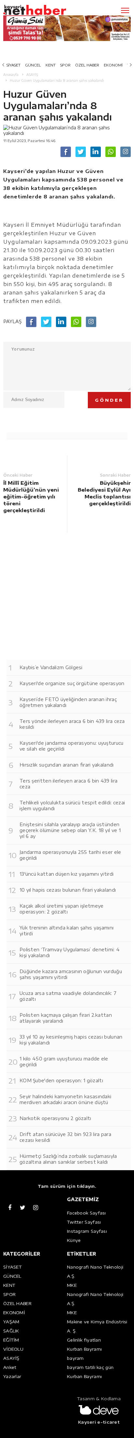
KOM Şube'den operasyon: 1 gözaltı (61, 1080)
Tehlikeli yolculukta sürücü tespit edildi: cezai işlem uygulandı (72, 805)
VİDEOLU (13, 1349)
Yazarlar (12, 1376)
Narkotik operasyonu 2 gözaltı (55, 1118)
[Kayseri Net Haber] (44, 10)
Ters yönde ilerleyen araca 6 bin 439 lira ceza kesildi (72, 724)
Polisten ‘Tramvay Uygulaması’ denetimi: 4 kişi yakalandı (70, 952)
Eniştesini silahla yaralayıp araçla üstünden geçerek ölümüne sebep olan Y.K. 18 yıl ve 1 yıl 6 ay (70, 830)
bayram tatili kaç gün (90, 1367)
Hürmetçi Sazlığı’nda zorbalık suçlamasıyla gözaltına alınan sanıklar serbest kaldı (68, 1159)
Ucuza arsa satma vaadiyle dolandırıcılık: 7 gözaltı (68, 996)
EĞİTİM (11, 1340)
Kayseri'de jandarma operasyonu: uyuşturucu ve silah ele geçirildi (72, 746)
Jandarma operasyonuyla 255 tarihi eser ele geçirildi (70, 855)
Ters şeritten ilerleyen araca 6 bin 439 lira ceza (68, 783)
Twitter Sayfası (84, 1222)
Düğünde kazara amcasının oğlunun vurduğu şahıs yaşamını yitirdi (71, 974)
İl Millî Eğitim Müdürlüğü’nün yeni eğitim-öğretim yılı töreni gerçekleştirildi (31, 496)
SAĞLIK (11, 1330)
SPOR (65, 65)
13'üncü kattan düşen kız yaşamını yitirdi (67, 874)
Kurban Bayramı (84, 1349)
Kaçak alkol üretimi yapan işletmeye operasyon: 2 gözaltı (62, 908)
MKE (72, 1285)
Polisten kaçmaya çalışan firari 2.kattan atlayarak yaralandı (66, 1018)
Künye (74, 1240)
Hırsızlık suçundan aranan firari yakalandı (67, 765)
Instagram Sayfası (87, 1231)
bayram (75, 1358)
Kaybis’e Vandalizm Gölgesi (51, 667)
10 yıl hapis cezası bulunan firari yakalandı (68, 890)
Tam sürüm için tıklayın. (67, 1186)
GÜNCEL (33, 65)
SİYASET (13, 65)
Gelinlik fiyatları (84, 1340)
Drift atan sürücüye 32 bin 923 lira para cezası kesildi (65, 1137)
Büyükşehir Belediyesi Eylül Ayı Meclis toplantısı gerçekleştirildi (104, 493)
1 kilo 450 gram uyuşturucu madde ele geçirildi (64, 1061)
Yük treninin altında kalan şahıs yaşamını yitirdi (67, 930)
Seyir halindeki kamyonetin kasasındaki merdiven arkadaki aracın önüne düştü (65, 1099)
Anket (10, 1367)
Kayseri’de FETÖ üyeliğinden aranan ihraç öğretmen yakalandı (68, 702)
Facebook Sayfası (86, 1212)
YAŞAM (11, 1321)
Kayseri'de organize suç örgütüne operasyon (72, 683)
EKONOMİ (113, 65)
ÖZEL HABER (87, 65)
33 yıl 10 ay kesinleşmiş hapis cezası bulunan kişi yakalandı (71, 1039)
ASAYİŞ (11, 1358)
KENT (51, 65)
